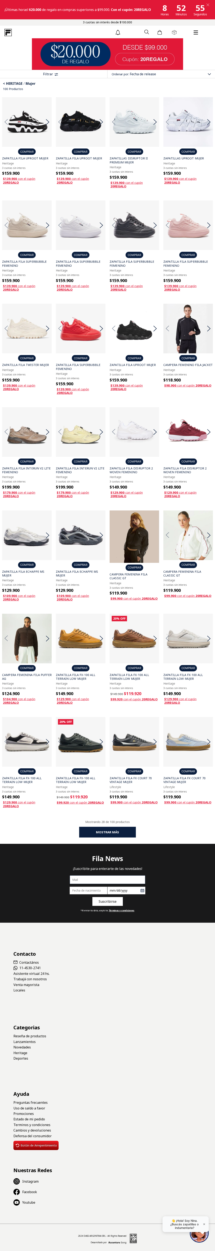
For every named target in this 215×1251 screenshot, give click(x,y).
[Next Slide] (47, 122)
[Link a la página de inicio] (4, 83)
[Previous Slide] (6, 122)
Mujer (30, 83)
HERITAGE (14, 83)
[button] (146, 32)
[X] (207, 4)
